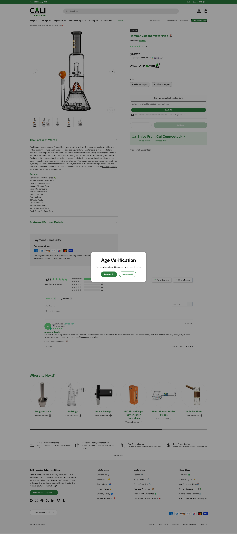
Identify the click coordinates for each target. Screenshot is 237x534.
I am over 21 (109, 274)
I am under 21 (127, 274)
